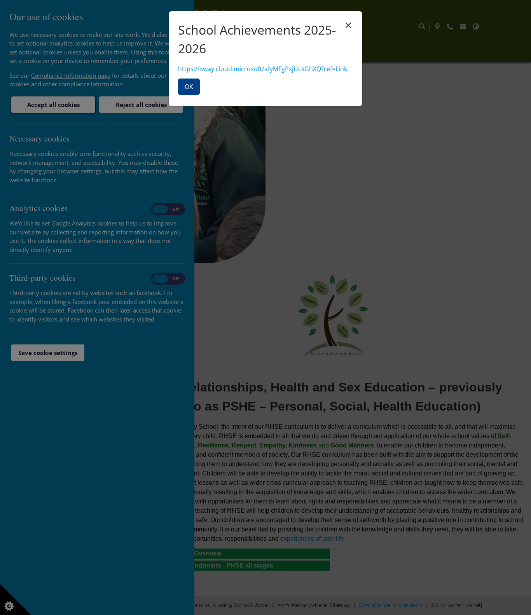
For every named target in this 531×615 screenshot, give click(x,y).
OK (189, 86)
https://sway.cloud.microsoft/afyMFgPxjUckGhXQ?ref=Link (262, 69)
